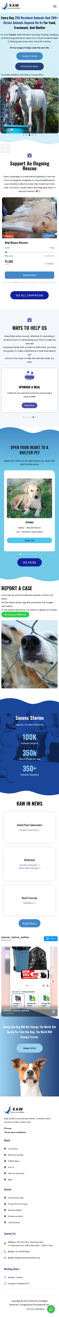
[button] (55, 6)
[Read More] (29, 375)
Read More (29, 405)
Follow (53, 938)
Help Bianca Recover (16, 242)
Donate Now (29, 275)
